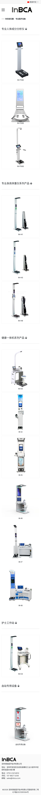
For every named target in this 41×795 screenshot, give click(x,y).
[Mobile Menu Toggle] (3, 9)
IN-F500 (20, 166)
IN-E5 (20, 389)
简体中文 (33, 2)
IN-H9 (20, 321)
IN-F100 (20, 80)
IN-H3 (20, 277)
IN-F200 (20, 123)
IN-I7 (20, 562)
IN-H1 (20, 234)
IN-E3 (20, 674)
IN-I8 (20, 605)
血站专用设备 (20, 744)
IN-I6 (20, 518)
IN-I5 (20, 475)
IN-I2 (20, 432)
